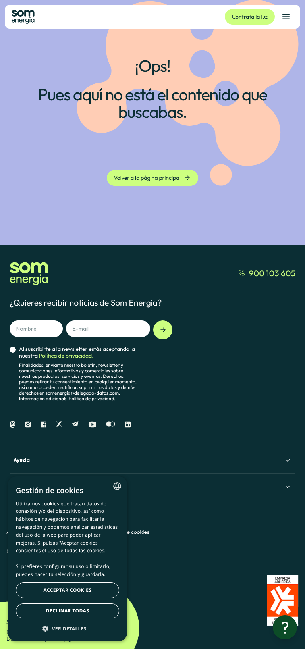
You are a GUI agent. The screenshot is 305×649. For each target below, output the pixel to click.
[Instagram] (28, 424)
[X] (59, 424)
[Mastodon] (12, 424)
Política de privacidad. (92, 399)
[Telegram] (75, 424)
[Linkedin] (128, 424)
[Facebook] (43, 424)
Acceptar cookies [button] (68, 590)
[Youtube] (92, 424)
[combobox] (117, 486)
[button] (67, 628)
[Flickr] (110, 424)
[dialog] (67, 558)
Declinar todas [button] (67, 610)
